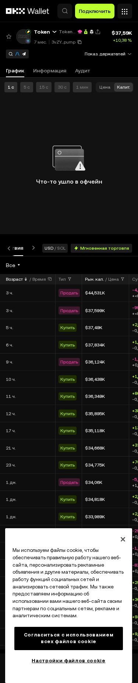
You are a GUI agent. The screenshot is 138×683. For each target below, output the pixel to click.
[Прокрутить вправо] (32, 248)
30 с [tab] (62, 87)
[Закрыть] (123, 539)
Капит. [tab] (123, 87)
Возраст (14, 279)
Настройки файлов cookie (68, 660)
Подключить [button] (95, 11)
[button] (64, 11)
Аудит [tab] (82, 71)
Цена (113, 279)
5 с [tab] (27, 87)
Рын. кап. (94, 279)
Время (39, 279)
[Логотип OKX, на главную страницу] (27, 11)
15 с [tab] (43, 87)
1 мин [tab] (82, 87)
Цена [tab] (104, 87)
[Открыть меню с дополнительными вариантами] (124, 9)
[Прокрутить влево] (10, 248)
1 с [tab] (11, 87)
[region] (68, 605)
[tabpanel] (69, 454)
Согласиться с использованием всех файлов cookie (68, 638)
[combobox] (13, 265)
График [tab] (15, 71)
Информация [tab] (49, 71)
